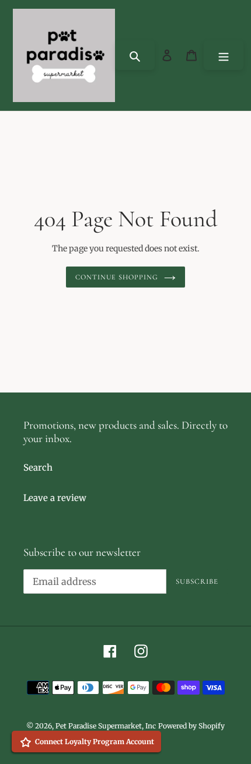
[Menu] (223, 55)
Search (38, 467)
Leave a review (54, 497)
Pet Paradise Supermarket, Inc (105, 725)
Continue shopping (116, 277)
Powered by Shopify (191, 725)
